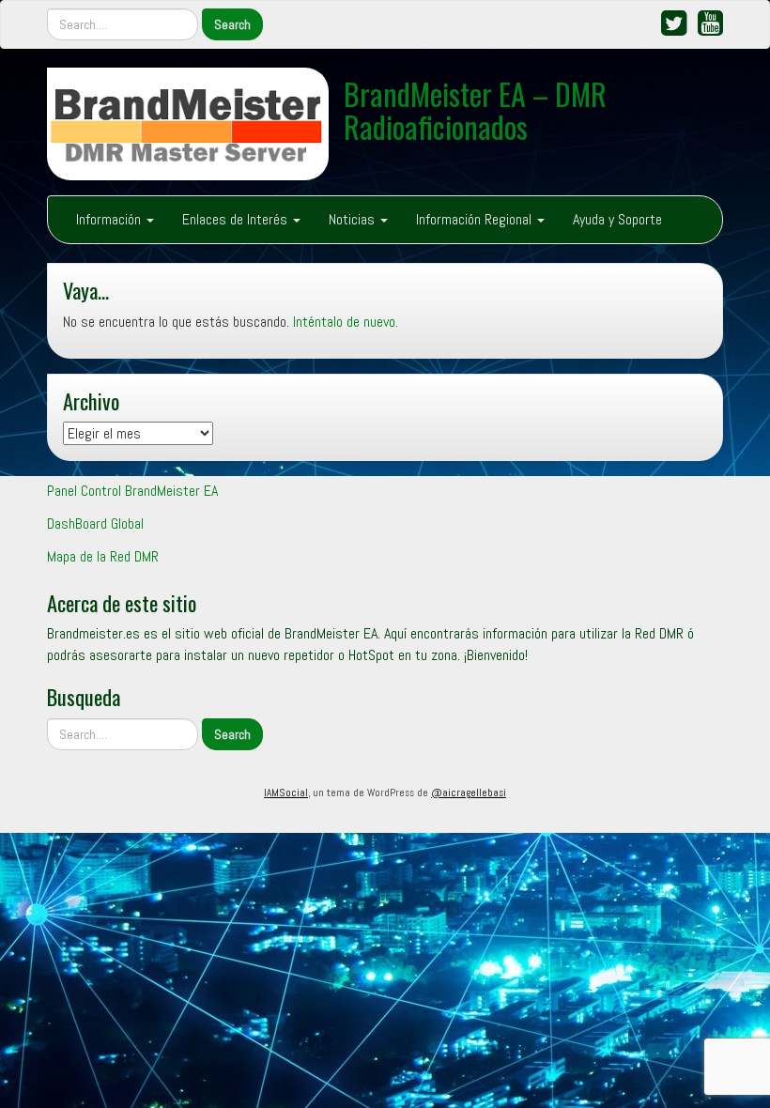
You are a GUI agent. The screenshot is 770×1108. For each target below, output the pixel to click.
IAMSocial (286, 792)
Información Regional (475, 219)
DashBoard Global (95, 523)
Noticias (353, 219)
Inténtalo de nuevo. (345, 321)
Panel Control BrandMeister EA (132, 490)
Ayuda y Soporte (617, 219)
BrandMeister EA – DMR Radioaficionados (475, 109)
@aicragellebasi (468, 792)
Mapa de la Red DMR (103, 556)
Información (110, 219)
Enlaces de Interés (236, 219)
